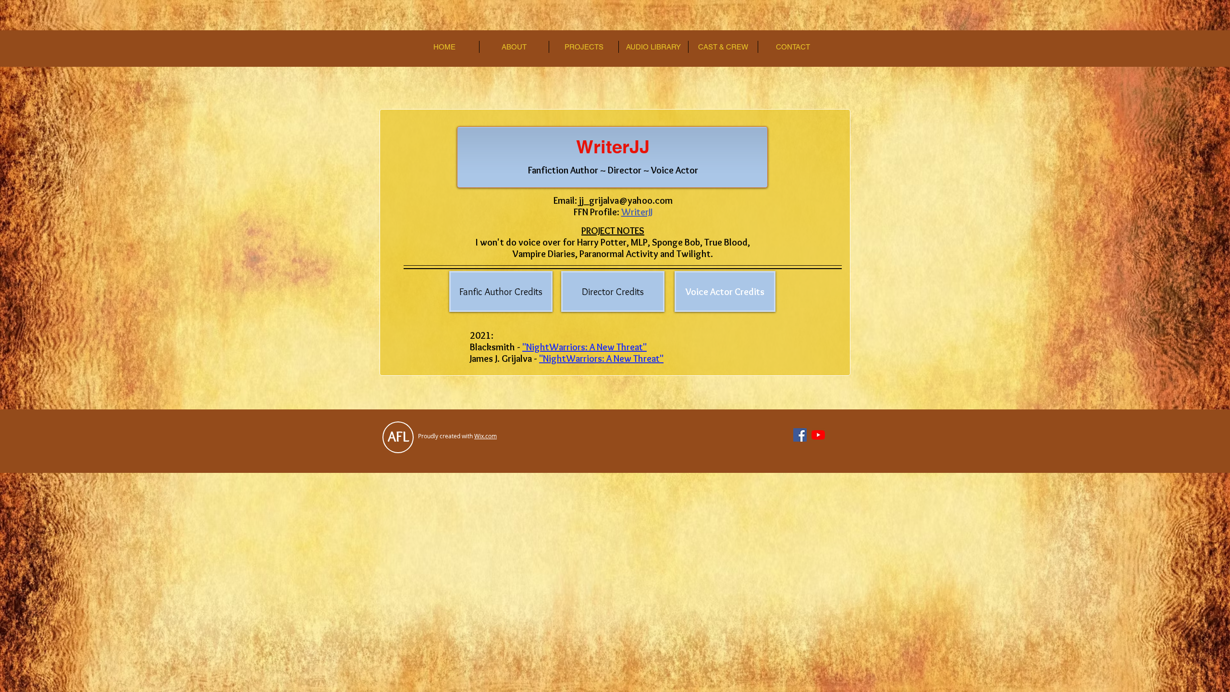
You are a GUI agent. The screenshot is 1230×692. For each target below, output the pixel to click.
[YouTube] (818, 435)
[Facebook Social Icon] (800, 435)
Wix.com (485, 436)
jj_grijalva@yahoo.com (626, 200)
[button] (514, 47)
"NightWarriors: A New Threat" (584, 347)
